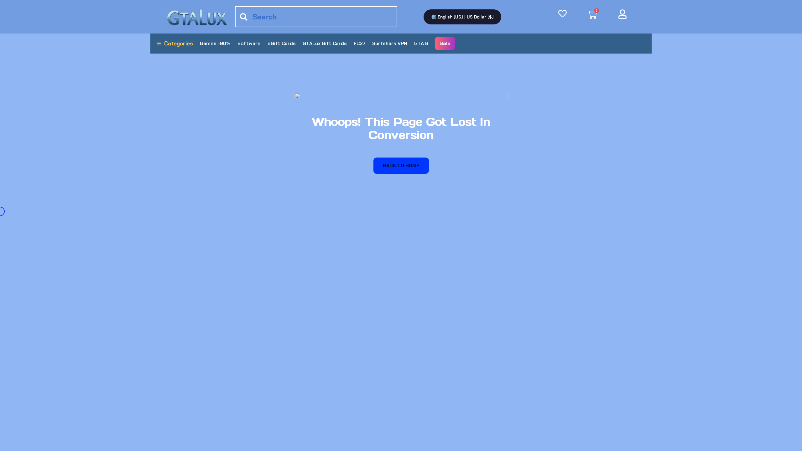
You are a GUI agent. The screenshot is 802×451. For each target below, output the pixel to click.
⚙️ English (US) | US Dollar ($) (462, 17)
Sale (445, 43)
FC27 (359, 43)
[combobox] (316, 16)
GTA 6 (421, 43)
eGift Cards (282, 43)
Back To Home (401, 165)
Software (249, 43)
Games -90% (215, 43)
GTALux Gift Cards (325, 43)
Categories (178, 43)
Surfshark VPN (389, 43)
